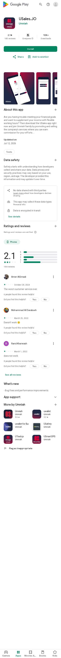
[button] (32, 38)
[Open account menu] (55, 4)
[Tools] (9, 152)
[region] (30, 36)
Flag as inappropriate (18, 448)
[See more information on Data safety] (55, 160)
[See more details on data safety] (14, 216)
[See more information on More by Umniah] (55, 404)
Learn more (18, 193)
